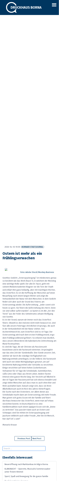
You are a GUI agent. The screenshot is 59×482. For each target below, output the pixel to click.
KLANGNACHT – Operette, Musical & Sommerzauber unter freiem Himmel (27, 470)
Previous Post (23, 438)
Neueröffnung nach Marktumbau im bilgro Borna (26, 464)
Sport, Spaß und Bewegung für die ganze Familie (26, 476)
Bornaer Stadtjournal (32, 247)
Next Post (37, 438)
